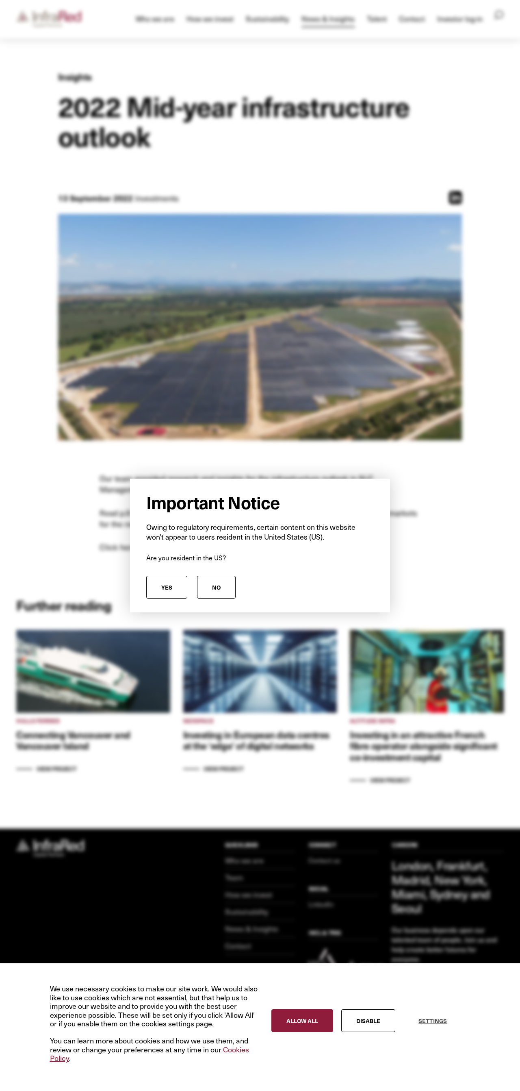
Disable (368, 1021)
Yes (166, 587)
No (216, 587)
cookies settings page (176, 1023)
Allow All (302, 1021)
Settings (432, 1021)
